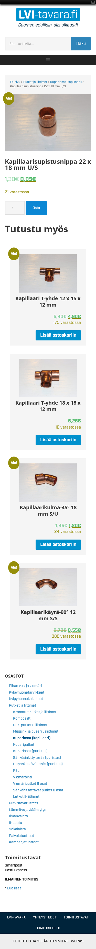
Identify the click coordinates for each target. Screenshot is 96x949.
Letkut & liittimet (26, 796)
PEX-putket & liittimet (30, 725)
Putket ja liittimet (35, 82)
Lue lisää (14, 888)
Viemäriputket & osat (30, 783)
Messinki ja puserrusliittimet (35, 731)
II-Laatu (15, 823)
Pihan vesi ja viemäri (25, 686)
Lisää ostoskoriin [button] (58, 335)
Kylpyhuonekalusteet (26, 699)
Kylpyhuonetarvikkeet (26, 692)
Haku (81, 43)
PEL (16, 770)
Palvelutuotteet (21, 836)
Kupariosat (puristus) (30, 751)
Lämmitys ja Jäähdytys (27, 810)
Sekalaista (17, 829)
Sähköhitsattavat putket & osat (38, 790)
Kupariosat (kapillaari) (66, 82)
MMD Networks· (69, 941)
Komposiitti (22, 718)
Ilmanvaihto (18, 816)
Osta (36, 208)
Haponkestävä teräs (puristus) (38, 764)
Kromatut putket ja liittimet (34, 712)
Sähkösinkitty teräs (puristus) (37, 757)
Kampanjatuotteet (24, 842)
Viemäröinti (22, 777)
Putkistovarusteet (23, 803)
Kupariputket (23, 744)
